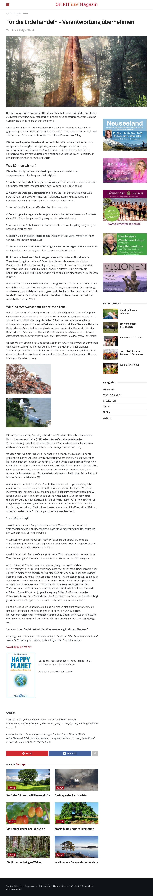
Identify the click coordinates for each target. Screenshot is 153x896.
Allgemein (108, 389)
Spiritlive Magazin (13, 13)
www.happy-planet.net (18, 647)
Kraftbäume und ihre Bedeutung (74, 829)
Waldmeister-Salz (129, 364)
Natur (25, 13)
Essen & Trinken (112, 395)
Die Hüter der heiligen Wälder (24, 862)
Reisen (106, 412)
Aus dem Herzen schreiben (128, 312)
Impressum (30, 886)
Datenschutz (44, 886)
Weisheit (108, 417)
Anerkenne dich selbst (131, 337)
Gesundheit (109, 400)
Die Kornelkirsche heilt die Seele (25, 829)
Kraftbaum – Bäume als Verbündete (76, 862)
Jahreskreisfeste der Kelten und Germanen (131, 352)
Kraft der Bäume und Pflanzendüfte (28, 795)
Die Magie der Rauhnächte (70, 795)
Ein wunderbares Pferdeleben (128, 325)
